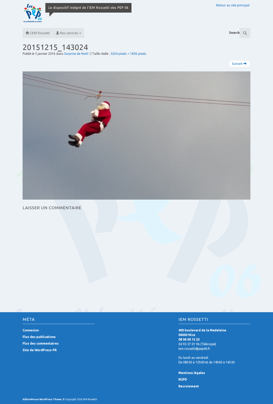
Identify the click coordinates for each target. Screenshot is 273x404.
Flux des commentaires (41, 343)
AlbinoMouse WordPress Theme (42, 399)
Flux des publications (39, 337)
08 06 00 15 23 (189, 339)
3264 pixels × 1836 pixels (128, 53)
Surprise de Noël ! (77, 53)
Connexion (31, 330)
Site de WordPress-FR (40, 350)
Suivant (237, 63)
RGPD (182, 379)
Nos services (69, 33)
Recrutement (188, 386)
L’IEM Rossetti (40, 33)
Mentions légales (191, 373)
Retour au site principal (232, 5)
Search (234, 32)
